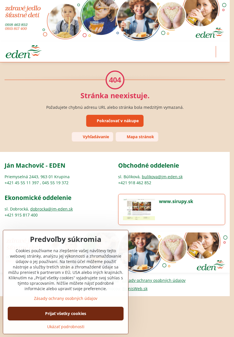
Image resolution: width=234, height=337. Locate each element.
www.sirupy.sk (176, 201)
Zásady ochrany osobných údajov (153, 280)
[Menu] (223, 51)
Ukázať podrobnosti (65, 326)
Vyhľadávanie (95, 136)
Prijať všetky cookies (65, 313)
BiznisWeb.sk (135, 288)
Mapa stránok (140, 136)
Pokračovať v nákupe (117, 120)
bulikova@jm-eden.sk (162, 176)
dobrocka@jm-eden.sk (51, 209)
